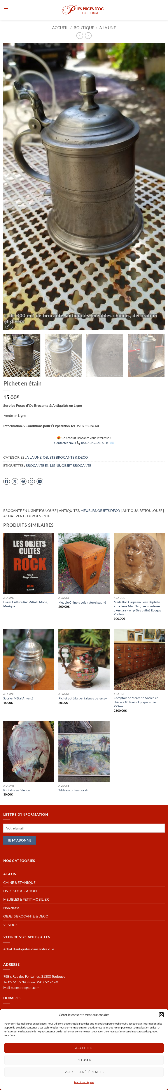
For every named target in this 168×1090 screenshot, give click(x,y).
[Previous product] (88, 35)
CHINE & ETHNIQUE (19, 882)
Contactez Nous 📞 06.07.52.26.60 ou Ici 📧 (84, 443)
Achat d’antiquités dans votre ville (28, 949)
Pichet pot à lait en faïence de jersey (82, 698)
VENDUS (10, 925)
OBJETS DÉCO (108, 510)
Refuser (84, 1060)
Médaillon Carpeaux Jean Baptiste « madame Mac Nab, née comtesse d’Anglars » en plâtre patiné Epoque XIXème (137, 608)
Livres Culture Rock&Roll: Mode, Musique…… (25, 604)
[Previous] (12, 187)
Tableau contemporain (73, 790)
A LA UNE (107, 27)
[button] (161, 1015)
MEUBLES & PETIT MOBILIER (26, 899)
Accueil (60, 27)
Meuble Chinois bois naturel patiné (82, 602)
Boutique (84, 27)
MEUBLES (88, 510)
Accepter (84, 1048)
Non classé (11, 908)
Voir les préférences (84, 1072)
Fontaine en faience (16, 790)
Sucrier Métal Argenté (18, 698)
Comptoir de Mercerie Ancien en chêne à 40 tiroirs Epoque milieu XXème (136, 702)
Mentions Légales (84, 1082)
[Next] (156, 187)
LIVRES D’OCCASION (20, 891)
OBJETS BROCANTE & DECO (65, 457)
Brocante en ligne (43, 465)
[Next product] (79, 35)
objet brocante (76, 465)
